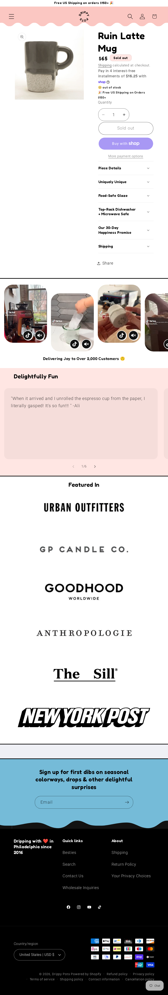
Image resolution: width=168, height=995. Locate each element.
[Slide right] (95, 466)
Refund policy (117, 974)
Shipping (105, 65)
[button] (11, 16)
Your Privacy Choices (131, 876)
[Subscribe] (127, 802)
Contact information (104, 979)
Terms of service (42, 979)
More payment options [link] (125, 156)
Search (69, 864)
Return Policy (124, 864)
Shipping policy (71, 979)
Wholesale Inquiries (81, 888)
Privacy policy (143, 974)
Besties (69, 852)
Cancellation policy (139, 979)
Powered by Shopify (86, 974)
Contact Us (73, 876)
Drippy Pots (61, 974)
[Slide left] (73, 466)
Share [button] (107, 263)
